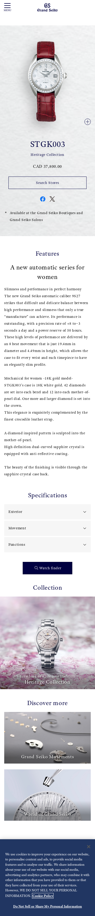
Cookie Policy (42, 896)
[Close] (88, 846)
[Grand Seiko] (47, 7)
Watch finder (50, 568)
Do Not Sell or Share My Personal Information (47, 906)
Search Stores (47, 183)
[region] (47, 877)
